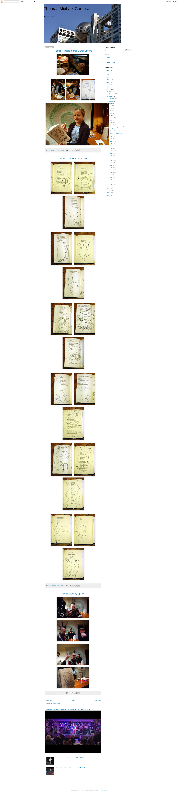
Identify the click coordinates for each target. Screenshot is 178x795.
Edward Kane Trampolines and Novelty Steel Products (70, 768)
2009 (109, 84)
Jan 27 (112, 136)
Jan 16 (112, 153)
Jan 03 (112, 179)
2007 (109, 89)
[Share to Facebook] (77, 150)
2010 (109, 82)
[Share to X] (75, 150)
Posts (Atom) (56, 703)
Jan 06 (112, 172)
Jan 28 (112, 125)
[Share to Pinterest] (78, 150)
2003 (109, 195)
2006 (109, 188)
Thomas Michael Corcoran (68, 8)
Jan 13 (112, 160)
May (110, 108)
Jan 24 (112, 141)
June (110, 106)
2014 (109, 72)
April (110, 111)
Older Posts (97, 700)
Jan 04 (112, 177)
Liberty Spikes (77, 593)
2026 (109, 70)
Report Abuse (110, 62)
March (111, 113)
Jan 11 (112, 162)
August (111, 101)
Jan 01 (112, 184)
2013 (109, 75)
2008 (109, 87)
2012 (109, 77)
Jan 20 (112, 146)
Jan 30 (112, 122)
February (111, 115)
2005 (109, 190)
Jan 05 (112, 175)
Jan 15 (112, 155)
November (112, 94)
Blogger (104, 790)
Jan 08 (112, 170)
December (112, 91)
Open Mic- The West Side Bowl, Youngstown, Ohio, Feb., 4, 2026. (68, 709)
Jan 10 (112, 165)
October (111, 96)
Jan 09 (112, 167)
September (112, 98)
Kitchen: (66, 593)
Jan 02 (112, 182)
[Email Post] (67, 150)
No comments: (61, 150)
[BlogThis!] (73, 150)
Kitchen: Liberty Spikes (116, 133)
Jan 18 (112, 148)
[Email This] (71, 150)
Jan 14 (112, 158)
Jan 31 (112, 120)
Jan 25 (112, 138)
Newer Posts (49, 700)
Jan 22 (112, 143)
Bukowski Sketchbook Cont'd (118, 131)
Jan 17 (112, 150)
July (110, 103)
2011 (109, 80)
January (111, 118)
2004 (109, 193)
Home (73, 700)
